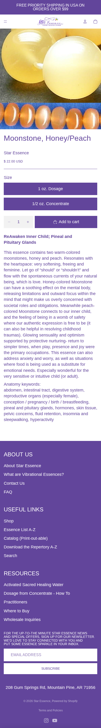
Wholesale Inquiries (22, 619)
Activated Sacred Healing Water (33, 584)
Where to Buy (16, 611)
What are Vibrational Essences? (34, 474)
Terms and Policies (51, 710)
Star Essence (42, 701)
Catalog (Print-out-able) (26, 538)
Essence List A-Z (19, 529)
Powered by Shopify (65, 701)
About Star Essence (22, 465)
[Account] (85, 21)
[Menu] (5, 21)
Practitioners (15, 602)
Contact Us (14, 483)
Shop (9, 521)
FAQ (8, 492)
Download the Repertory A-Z (30, 547)
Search (10, 555)
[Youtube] (55, 720)
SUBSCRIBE (50, 668)
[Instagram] (46, 720)
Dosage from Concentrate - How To (37, 593)
